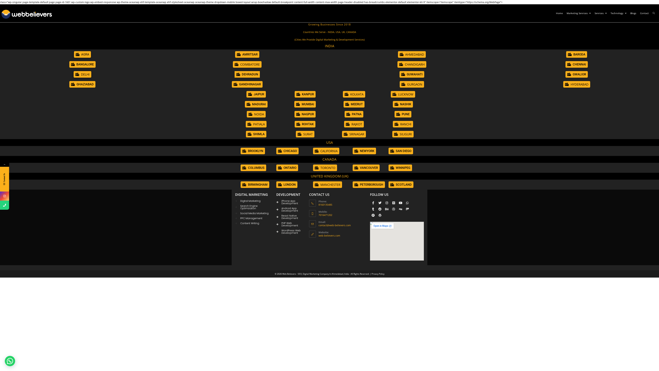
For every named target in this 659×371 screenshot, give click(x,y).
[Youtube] (400, 203)
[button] (354, 134)
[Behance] (387, 209)
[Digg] (400, 209)
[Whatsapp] (407, 203)
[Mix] (407, 209)
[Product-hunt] (373, 215)
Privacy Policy (378, 273)
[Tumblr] (373, 209)
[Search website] (654, 13)
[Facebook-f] (373, 203)
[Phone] (4, 205)
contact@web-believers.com (335, 225)
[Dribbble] (394, 209)
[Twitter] (380, 203)
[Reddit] (380, 209)
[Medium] (394, 203)
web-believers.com (329, 235)
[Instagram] (387, 203)
